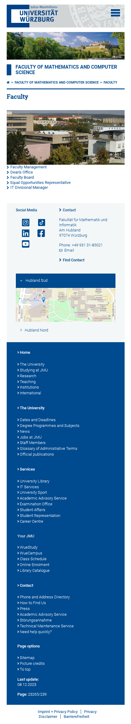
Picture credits (32, 663)
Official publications (37, 454)
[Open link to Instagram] (23, 222)
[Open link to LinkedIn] (23, 233)
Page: (22, 694)
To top (25, 669)
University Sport (33, 492)
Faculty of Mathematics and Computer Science (57, 82)
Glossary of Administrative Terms (48, 448)
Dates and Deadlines (38, 420)
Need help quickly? (36, 631)
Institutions (29, 387)
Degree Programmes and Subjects (50, 425)
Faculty (110, 82)
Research (28, 376)
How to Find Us (33, 602)
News (25, 431)
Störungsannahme (36, 620)
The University (32, 364)
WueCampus (31, 553)
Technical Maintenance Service (47, 626)
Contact (69, 210)
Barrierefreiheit (76, 716)
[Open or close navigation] (115, 12)
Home (25, 352)
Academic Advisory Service (43, 498)
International (30, 393)
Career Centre (31, 521)
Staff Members (33, 442)
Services (27, 469)
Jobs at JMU (31, 437)
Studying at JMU (34, 370)
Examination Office (36, 504)
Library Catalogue (35, 570)
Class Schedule (33, 559)
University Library (34, 481)
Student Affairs (32, 509)
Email (69, 250)
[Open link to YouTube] (23, 244)
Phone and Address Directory (45, 597)
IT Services (29, 487)
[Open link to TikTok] (38, 222)
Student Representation (40, 515)
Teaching (28, 381)
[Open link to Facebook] (38, 233)
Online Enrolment (34, 564)
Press (25, 608)
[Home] (8, 82)
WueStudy (28, 547)
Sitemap (27, 657)
